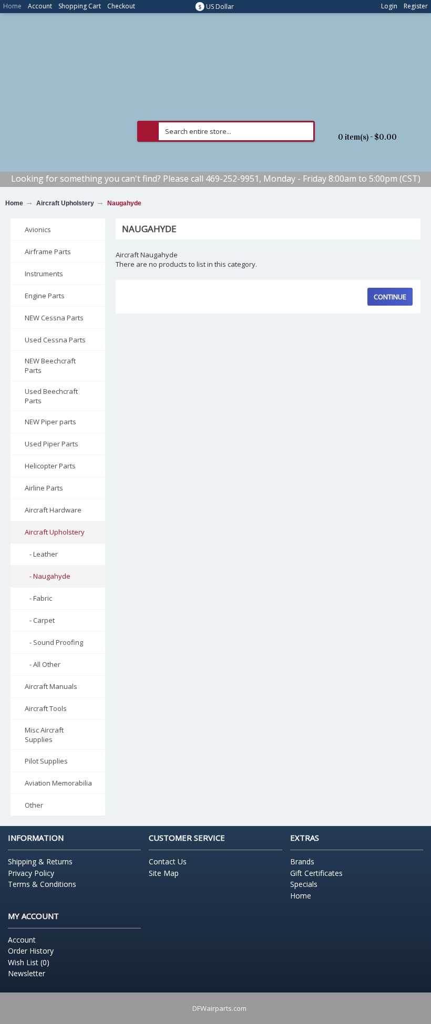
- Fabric (38, 598)
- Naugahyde (47, 576)
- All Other (42, 664)
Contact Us (168, 861)
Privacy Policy (31, 873)
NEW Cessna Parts (54, 317)
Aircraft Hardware (53, 510)
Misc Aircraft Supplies (44, 734)
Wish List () (28, 962)
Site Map (164, 873)
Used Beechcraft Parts (51, 395)
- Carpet (40, 620)
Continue (390, 296)
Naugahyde (124, 203)
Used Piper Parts (51, 443)
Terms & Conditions (42, 884)
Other (34, 805)
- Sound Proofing (54, 642)
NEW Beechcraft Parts (50, 365)
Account (22, 940)
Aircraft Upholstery (65, 203)
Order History (31, 951)
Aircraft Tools (46, 708)
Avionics (38, 229)
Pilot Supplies (46, 761)
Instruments (44, 273)
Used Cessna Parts (55, 339)
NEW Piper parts (50, 421)
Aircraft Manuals (51, 686)
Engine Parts (45, 295)
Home (14, 203)
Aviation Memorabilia (58, 783)
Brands (302, 861)
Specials (303, 884)
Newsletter (26, 973)
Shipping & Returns (40, 861)
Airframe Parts (48, 251)
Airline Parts (44, 488)
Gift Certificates (316, 873)
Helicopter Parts (50, 466)
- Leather (41, 554)
